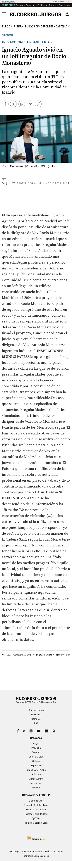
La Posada (36, 774)
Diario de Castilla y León (36, 805)
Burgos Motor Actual (36, 770)
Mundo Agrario (36, 779)
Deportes (36, 752)
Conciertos (64, 5)
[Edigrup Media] (36, 838)
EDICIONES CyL (59, 2)
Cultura (36, 761)
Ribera (18, 26)
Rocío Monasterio (23, 655)
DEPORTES (47, 26)
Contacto (36, 719)
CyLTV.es (36, 818)
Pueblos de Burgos (46, 5)
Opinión (36, 787)
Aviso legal (14, 851)
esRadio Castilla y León (36, 823)
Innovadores (36, 783)
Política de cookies (54, 851)
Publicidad (36, 714)
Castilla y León (36, 756)
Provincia (36, 748)
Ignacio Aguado (45, 655)
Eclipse (19, 5)
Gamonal (30, 5)
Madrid (60, 655)
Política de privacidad (32, 851)
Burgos (7, 26)
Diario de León (36, 800)
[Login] (67, 14)
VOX (9, 655)
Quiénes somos (36, 710)
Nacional (8, 35)
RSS (36, 723)
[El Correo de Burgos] (35, 14)
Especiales (36, 765)
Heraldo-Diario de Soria (36, 814)
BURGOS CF (32, 26)
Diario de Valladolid (36, 809)
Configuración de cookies (36, 856)
